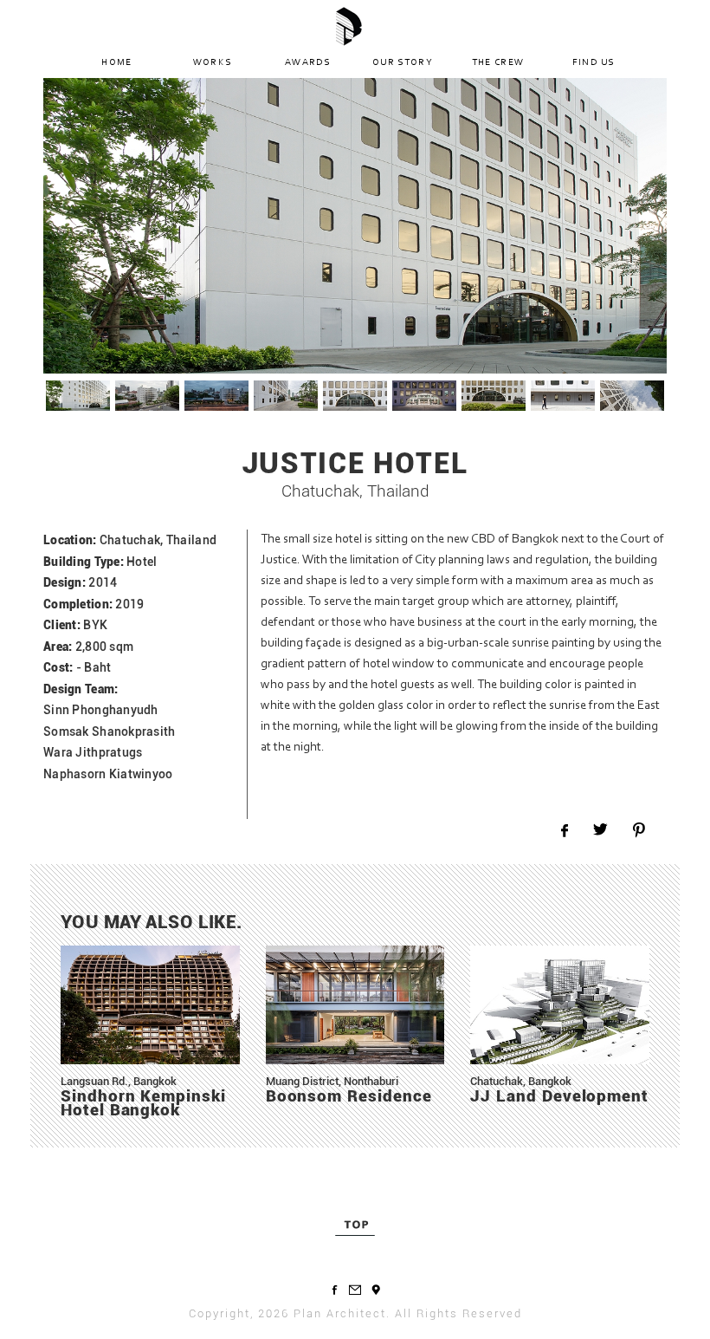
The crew (498, 63)
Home (116, 63)
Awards (307, 63)
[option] (355, 226)
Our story (402, 63)
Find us (593, 63)
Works (212, 63)
